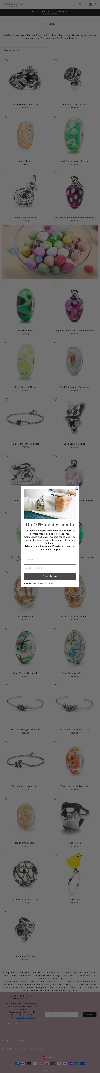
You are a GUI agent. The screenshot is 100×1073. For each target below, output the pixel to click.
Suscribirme (50, 576)
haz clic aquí (49, 583)
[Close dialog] (77, 488)
